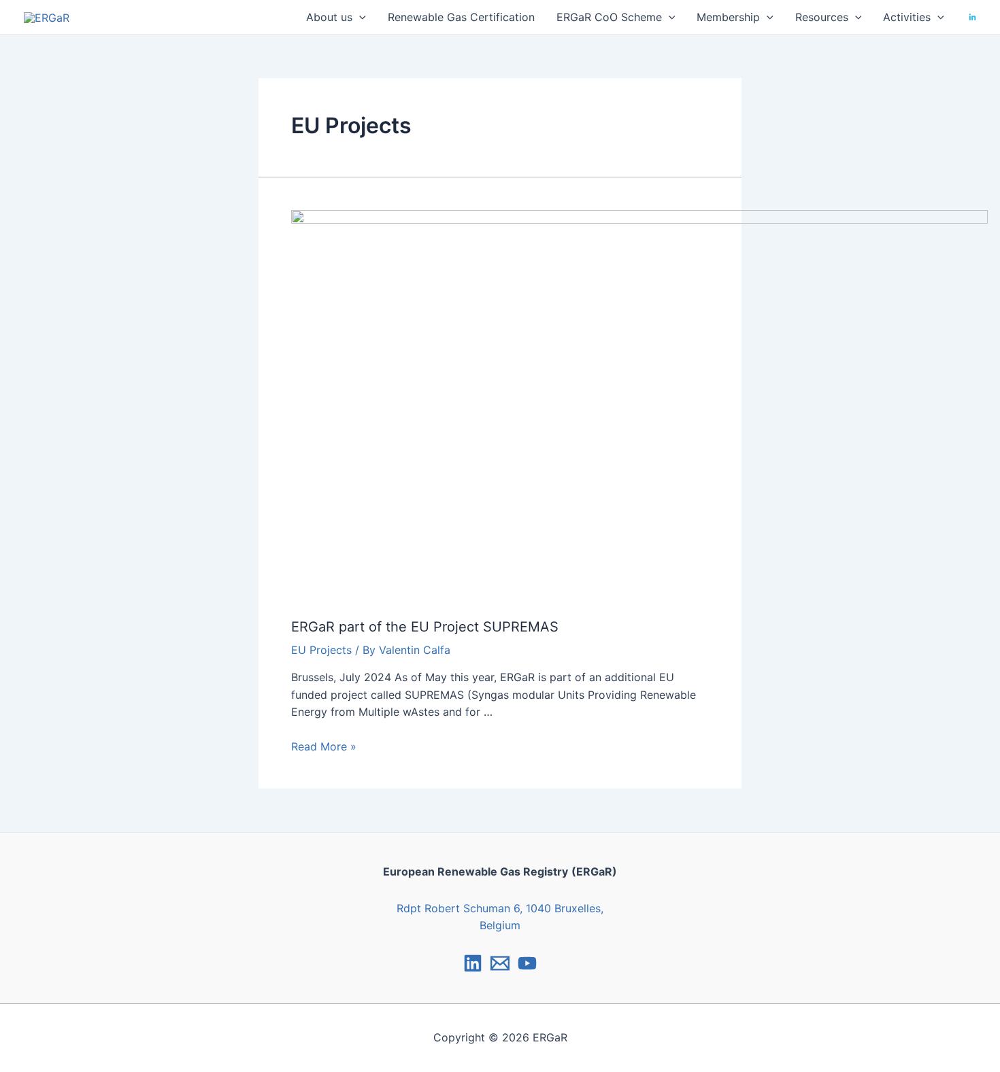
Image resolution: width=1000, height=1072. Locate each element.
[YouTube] (527, 963)
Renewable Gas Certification (461, 17)
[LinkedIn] (972, 17)
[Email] (500, 963)
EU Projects (321, 650)
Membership (728, 17)
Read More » (323, 746)
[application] (359, 17)
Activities (907, 17)
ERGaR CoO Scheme (609, 17)
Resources (821, 17)
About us (329, 17)
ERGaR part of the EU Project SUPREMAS (425, 627)
